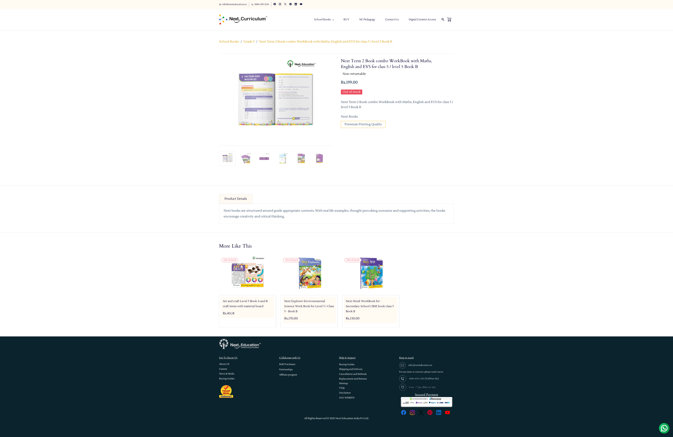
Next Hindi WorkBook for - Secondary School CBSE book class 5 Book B (370, 306)
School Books (229, 42)
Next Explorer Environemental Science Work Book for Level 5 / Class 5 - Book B (309, 306)
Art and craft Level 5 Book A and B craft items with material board (245, 303)
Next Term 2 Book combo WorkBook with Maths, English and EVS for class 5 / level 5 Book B (325, 42)
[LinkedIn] (438, 412)
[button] (224, 364)
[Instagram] (412, 412)
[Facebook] (403, 412)
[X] (421, 412)
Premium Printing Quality (363, 124)
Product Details (236, 199)
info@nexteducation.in (420, 365)
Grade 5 (248, 42)
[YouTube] (447, 412)
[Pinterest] (429, 412)
